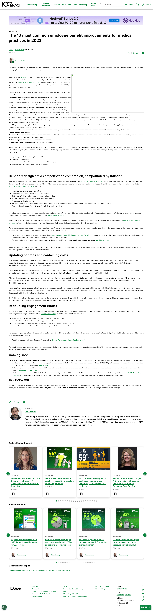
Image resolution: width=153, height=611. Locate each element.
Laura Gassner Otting (48, 314)
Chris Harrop (20, 60)
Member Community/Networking (75, 596)
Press (65, 591)
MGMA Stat (19, 50)
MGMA (25, 77)
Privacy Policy (100, 589)
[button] (137, 5)
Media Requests (37, 596)
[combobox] (112, 4)
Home (11, 50)
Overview (35, 586)
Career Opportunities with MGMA (44, 591)
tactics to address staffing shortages (22, 186)
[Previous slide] (8, 473)
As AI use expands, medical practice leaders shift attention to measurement (93, 542)
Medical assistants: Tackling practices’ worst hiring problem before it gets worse (59, 481)
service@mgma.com (124, 595)
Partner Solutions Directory (73, 589)
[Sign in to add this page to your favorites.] (129, 53)
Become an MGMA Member (42, 594)
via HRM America (102, 240)
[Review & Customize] (4, 607)
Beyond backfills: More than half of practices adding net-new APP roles (24, 542)
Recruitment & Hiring (60, 570)
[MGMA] (11, 4)
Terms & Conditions (102, 586)
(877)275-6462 (122, 589)
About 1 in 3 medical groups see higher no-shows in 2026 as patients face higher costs (58, 542)
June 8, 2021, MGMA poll (28, 82)
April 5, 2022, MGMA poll (91, 181)
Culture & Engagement (40, 570)
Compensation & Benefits (18, 570)
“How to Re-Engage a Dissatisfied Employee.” (68, 340)
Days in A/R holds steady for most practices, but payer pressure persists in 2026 (126, 542)
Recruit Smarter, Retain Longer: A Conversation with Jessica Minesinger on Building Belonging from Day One (127, 482)
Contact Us (36, 589)
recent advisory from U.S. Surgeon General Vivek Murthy (72, 235)
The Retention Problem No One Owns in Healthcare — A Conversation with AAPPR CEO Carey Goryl (25, 482)
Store (65, 586)
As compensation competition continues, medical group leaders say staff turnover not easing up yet (92, 482)
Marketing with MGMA (71, 594)
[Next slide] (145, 473)
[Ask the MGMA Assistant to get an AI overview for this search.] (145, 607)
